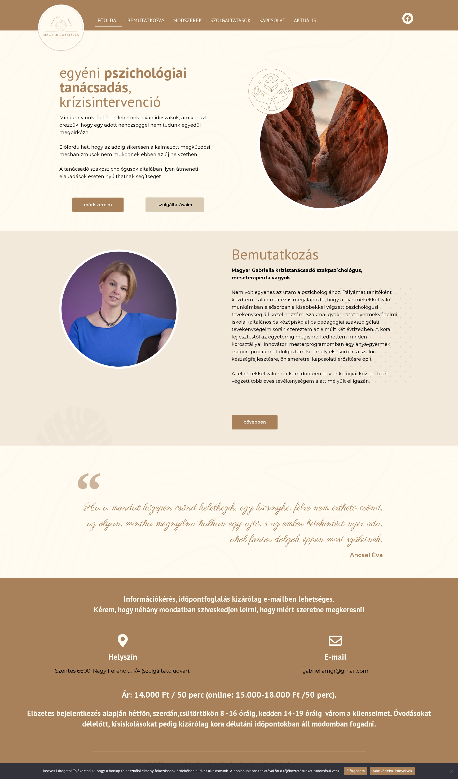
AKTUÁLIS (305, 20)
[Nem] (451, 771)
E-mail (335, 657)
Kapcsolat (272, 20)
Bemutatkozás (146, 20)
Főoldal (108, 20)
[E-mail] (335, 640)
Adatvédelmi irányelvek (392, 771)
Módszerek (187, 20)
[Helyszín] (122, 640)
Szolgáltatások (230, 20)
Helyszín (122, 657)
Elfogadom (356, 771)
